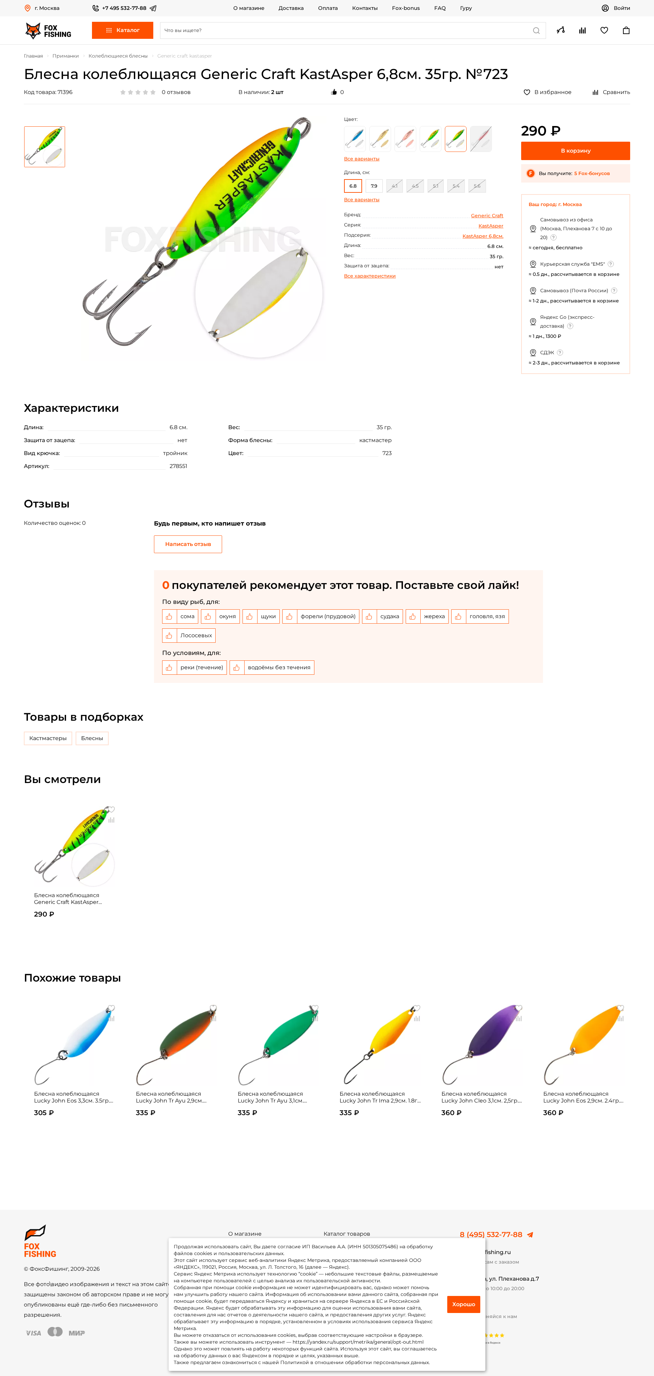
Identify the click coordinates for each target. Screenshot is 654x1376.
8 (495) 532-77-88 (491, 1234)
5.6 (477, 186)
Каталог (128, 30)
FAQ (440, 8)
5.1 (435, 186)
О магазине (248, 8)
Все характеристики (370, 276)
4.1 (395, 186)
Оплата (328, 8)
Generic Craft (487, 216)
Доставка (291, 8)
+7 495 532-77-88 (124, 8)
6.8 (353, 186)
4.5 (415, 186)
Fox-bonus (406, 8)
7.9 (374, 186)
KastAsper (491, 226)
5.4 (456, 186)
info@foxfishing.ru (485, 1252)
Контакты (365, 8)
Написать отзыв (188, 544)
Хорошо (463, 1304)
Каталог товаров (347, 1234)
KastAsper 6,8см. (483, 236)
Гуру (466, 8)
